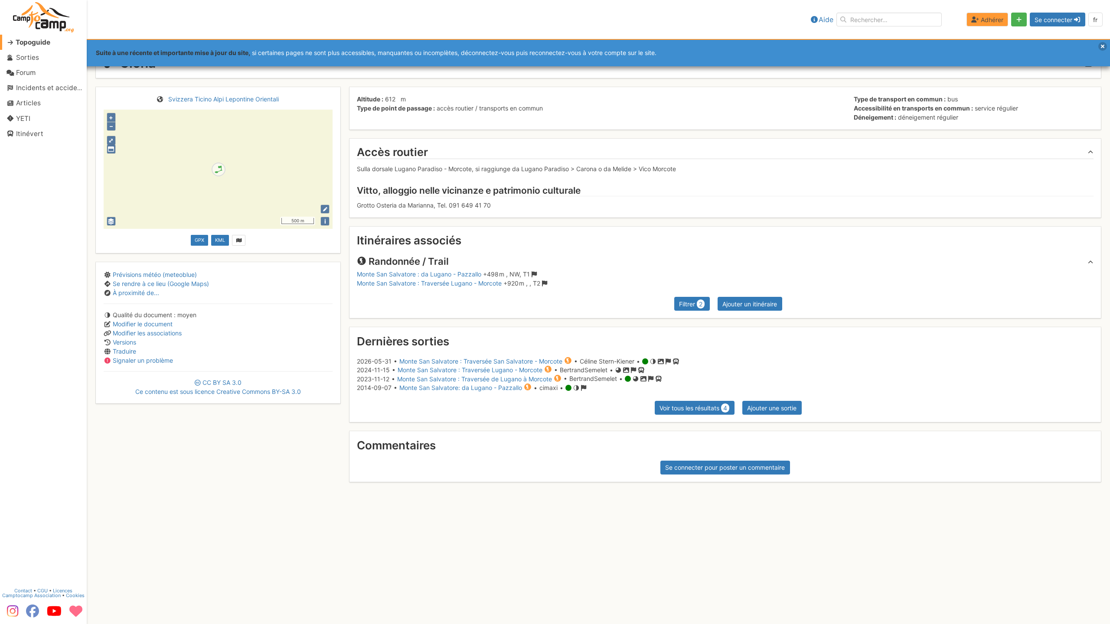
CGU (42, 591)
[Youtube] (54, 614)
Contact (23, 591)
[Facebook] (32, 614)
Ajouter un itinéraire (749, 304)
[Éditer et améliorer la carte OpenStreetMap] (325, 209)
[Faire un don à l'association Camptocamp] (75, 614)
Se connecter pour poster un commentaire (725, 467)
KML (220, 240)
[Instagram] (10, 614)
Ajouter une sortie (772, 408)
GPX (199, 240)
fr (1095, 19)
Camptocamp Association (31, 595)
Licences (62, 591)
